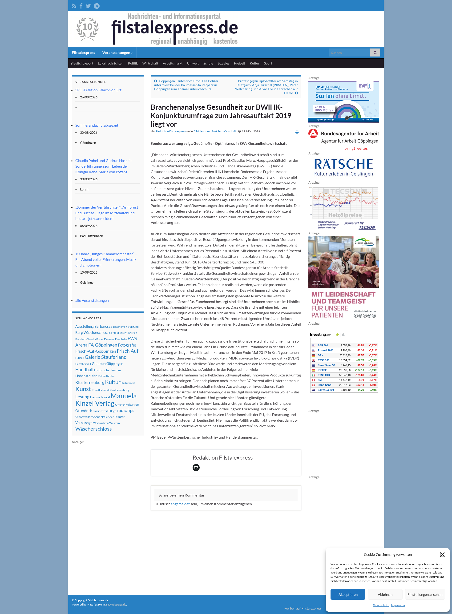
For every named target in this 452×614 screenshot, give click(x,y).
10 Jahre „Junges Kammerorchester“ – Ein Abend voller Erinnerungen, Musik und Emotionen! (106, 259)
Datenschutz (381, 605)
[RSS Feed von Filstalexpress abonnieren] (74, 5)
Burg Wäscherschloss (92, 333)
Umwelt (193, 63)
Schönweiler (83, 417)
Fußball (79, 357)
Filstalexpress (83, 52)
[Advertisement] (107, 515)
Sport (268, 63)
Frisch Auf (127, 351)
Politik (133, 63)
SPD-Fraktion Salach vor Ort (98, 90)
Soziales (223, 63)
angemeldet (180, 503)
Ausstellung (84, 326)
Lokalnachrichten (110, 63)
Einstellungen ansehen (425, 594)
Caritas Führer (117, 332)
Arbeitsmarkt (172, 63)
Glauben (99, 363)
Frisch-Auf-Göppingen (95, 351)
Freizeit (239, 63)
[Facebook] (81, 5)
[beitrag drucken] (297, 132)
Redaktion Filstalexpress (171, 131)
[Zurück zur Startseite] (226, 29)
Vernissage (84, 422)
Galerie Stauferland (106, 357)
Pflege (112, 411)
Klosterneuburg (89, 382)
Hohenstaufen (86, 376)
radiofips (125, 410)
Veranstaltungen (116, 52)
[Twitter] (88, 5)
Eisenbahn (121, 339)
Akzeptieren (348, 594)
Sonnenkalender (103, 417)
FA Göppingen (102, 344)
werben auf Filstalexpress (303, 608)
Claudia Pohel (94, 339)
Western (114, 423)
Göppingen (114, 364)
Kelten (101, 376)
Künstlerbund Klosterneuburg (110, 390)
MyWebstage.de (116, 604)
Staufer (120, 417)
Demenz (109, 339)
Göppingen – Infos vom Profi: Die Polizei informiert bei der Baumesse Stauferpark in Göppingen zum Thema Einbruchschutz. (186, 85)
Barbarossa (103, 326)
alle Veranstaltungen (92, 300)
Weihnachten (101, 422)
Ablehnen (385, 594)
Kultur (254, 63)
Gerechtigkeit (83, 363)
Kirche (110, 376)
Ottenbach (83, 410)
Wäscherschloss (93, 429)
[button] (442, 554)
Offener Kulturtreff (127, 404)
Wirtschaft (150, 63)
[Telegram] (97, 5)
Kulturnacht (128, 382)
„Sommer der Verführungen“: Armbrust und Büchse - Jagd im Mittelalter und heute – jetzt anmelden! (106, 213)
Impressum (398, 605)
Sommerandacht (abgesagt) (97, 125)
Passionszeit (100, 411)
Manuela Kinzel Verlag (106, 399)
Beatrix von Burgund (126, 326)
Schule (208, 63)
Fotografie (127, 345)
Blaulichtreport (82, 63)
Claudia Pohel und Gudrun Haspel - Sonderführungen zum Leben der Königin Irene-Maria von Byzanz (104, 166)
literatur (95, 397)
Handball (84, 369)
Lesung (82, 396)
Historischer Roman (107, 370)
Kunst (83, 388)
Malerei (105, 397)
